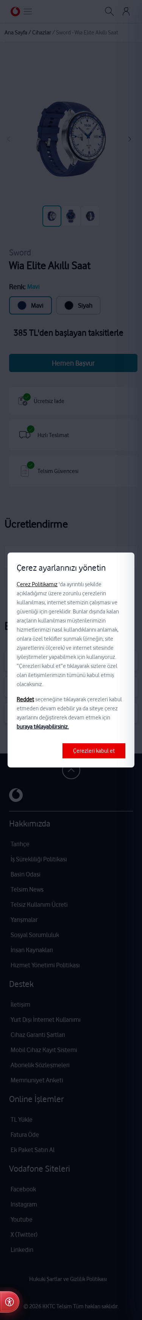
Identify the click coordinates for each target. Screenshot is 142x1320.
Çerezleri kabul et (94, 750)
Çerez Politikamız (37, 584)
